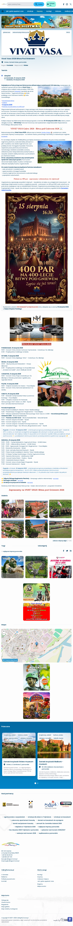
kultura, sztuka (23, 735)
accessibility (70, 919)
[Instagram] (67, 4)
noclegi (48, 11)
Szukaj (40, 4)
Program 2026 (7, 105)
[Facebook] (63, 4)
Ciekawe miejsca (43, 879)
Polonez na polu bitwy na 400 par (13, 107)
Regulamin (4, 904)
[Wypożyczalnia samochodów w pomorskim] (36, 328)
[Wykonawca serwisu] (62, 920)
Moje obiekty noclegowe (9, 909)
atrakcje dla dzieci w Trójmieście (39, 817)
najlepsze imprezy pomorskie (12, 551)
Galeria (4, 103)
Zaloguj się (4, 900)
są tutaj (55, 478)
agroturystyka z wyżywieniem (14, 817)
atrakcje (30, 11)
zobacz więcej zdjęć (62, 541)
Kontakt (4, 881)
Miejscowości (41, 886)
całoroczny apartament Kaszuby (23, 820)
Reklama (4, 877)
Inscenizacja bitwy (8, 101)
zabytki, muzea (9, 741)
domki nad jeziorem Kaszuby (23, 823)
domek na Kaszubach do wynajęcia (50, 820)
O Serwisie (4, 875)
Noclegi (39, 875)
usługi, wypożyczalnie (11, 738)
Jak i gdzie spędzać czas (45, 881)
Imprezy (40, 877)
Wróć (68, 32)
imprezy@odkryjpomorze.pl (10, 861)
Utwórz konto (5, 902)
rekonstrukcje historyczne (21, 32)
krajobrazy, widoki (10, 735)
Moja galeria (5, 907)
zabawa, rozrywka (26, 738)
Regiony (40, 884)
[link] (63, 551)
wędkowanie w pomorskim (48, 833)
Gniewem (18, 91)
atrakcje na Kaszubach (62, 817)
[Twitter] (71, 4)
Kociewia (4, 136)
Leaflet (69, 661)
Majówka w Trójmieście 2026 (25, 827)
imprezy (40, 11)
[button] (36, 644)
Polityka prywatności (8, 879)
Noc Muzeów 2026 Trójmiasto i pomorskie (24, 830)
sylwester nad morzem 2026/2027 (53, 830)
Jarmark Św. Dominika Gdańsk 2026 (49, 823)
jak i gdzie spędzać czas (15, 11)
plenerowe (6, 32)
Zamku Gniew (45, 132)
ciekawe (58, 11)
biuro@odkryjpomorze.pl (9, 859)
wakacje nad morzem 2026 (26, 833)
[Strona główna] (2, 11)
